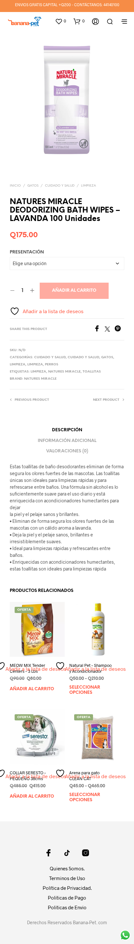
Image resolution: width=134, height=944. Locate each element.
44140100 (111, 4)
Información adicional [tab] (67, 441)
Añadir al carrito (74, 290)
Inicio (15, 186)
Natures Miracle (64, 372)
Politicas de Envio (67, 907)
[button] (60, 21)
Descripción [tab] (67, 430)
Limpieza (88, 186)
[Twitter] (109, 329)
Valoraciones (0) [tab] (67, 451)
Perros (51, 364)
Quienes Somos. (67, 868)
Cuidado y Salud (59, 186)
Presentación (27, 252)
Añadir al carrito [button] (32, 689)
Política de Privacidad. (67, 888)
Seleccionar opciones (84, 690)
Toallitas (92, 372)
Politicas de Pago (67, 898)
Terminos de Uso (67, 878)
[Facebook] (99, 329)
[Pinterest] (119, 329)
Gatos (32, 186)
